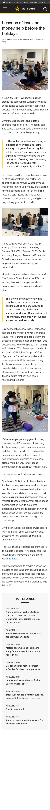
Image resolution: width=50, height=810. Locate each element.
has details (12, 558)
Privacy (38, 795)
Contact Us (23, 795)
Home (10, 795)
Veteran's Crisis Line (33, 802)
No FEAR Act (12, 802)
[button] (1, 6)
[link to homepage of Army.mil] (25, 8)
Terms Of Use (10, 798)
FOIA (43, 798)
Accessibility (29, 798)
